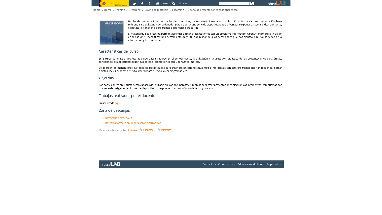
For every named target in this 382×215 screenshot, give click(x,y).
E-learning (134, 10)
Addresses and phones (251, 164)
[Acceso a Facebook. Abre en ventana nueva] (142, 2)
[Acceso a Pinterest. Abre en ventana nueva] (150, 2)
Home (96, 10)
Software (132, 130)
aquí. (118, 103)
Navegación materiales (118, 118)
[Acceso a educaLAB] (111, 162)
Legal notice (274, 164)
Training (120, 10)
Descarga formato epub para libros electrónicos (133, 123)
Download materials (156, 10)
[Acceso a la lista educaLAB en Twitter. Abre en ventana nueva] (134, 2)
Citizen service (226, 164)
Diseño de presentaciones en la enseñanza (213, 10)
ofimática (166, 129)
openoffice (149, 129)
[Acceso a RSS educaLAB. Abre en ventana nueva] (173, 2)
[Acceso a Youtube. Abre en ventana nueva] (158, 2)
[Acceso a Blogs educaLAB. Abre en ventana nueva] (166, 2)
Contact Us (209, 164)
